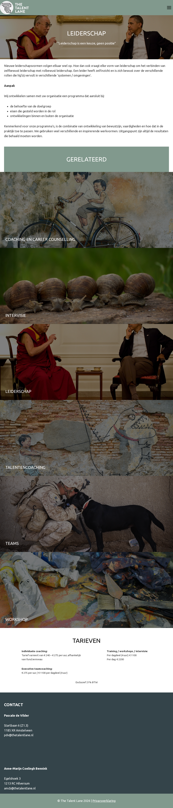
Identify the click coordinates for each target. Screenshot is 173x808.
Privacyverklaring (104, 800)
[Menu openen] (169, 7)
